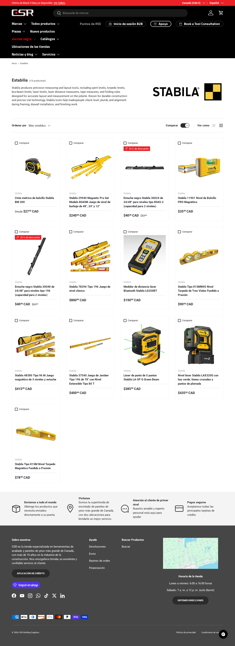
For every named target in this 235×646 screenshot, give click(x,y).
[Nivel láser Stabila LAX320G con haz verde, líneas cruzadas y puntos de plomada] (199, 345)
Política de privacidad (186, 632)
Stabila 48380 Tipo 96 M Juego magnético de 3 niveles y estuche (35, 377)
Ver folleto (59, 2)
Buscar (126, 546)
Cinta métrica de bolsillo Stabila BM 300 (34, 200)
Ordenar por (19, 125)
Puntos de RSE (90, 23)
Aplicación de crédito (31, 573)
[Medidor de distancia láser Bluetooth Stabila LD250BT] (145, 256)
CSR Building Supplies (29, 632)
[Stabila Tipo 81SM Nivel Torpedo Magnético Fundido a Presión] (36, 434)
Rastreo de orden (99, 560)
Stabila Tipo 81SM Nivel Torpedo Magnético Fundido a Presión (35, 466)
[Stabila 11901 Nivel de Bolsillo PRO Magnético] (199, 167)
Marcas (17, 23)
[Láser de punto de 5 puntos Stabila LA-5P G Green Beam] (145, 345)
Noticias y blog (22, 54)
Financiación (97, 568)
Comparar (172, 125)
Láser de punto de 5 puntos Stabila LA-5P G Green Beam (141, 377)
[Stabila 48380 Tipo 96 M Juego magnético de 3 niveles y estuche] (36, 345)
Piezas (16, 31)
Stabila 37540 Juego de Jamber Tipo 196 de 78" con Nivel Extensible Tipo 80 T (89, 379)
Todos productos (43, 23)
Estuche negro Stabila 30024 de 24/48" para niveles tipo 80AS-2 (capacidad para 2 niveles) (144, 202)
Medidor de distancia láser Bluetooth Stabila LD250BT (140, 289)
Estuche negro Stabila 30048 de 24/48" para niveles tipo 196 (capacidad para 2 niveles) (34, 291)
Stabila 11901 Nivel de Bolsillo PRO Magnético (197, 200)
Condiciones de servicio (212, 632)
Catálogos (48, 38)
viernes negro (22, 38)
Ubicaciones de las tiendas (31, 46)
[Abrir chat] (223, 634)
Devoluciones (97, 546)
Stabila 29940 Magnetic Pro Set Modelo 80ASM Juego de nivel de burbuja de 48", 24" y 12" (89, 202)
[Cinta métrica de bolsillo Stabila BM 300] (36, 167)
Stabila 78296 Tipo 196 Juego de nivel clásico (89, 289)
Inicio (14, 63)
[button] (221, 13)
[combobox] (120, 13)
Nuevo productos (42, 31)
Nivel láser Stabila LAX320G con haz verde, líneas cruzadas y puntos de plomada (198, 379)
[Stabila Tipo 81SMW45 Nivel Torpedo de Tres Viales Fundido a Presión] (199, 256)
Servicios (48, 54)
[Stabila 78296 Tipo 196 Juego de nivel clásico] (90, 256)
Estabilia (24, 63)
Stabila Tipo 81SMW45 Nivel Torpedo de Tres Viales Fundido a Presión (198, 291)
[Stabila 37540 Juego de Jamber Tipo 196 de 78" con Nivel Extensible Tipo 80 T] (90, 345)
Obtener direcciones (190, 600)
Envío (92, 553)
